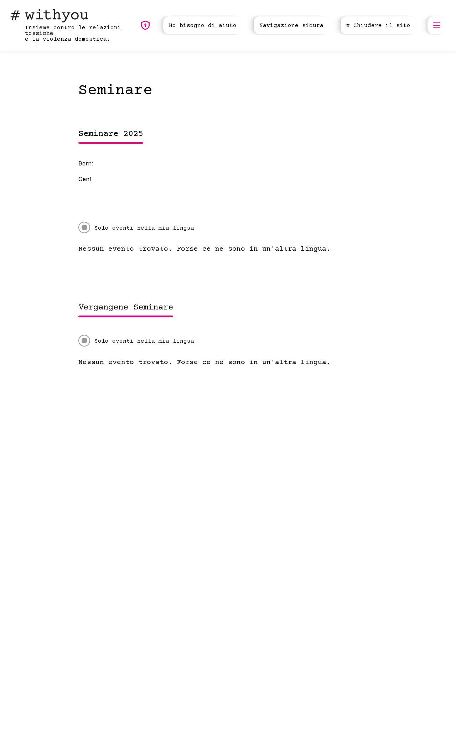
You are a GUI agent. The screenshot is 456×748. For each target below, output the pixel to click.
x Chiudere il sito (378, 25)
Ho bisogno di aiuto (203, 25)
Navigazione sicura (291, 25)
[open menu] (436, 25)
